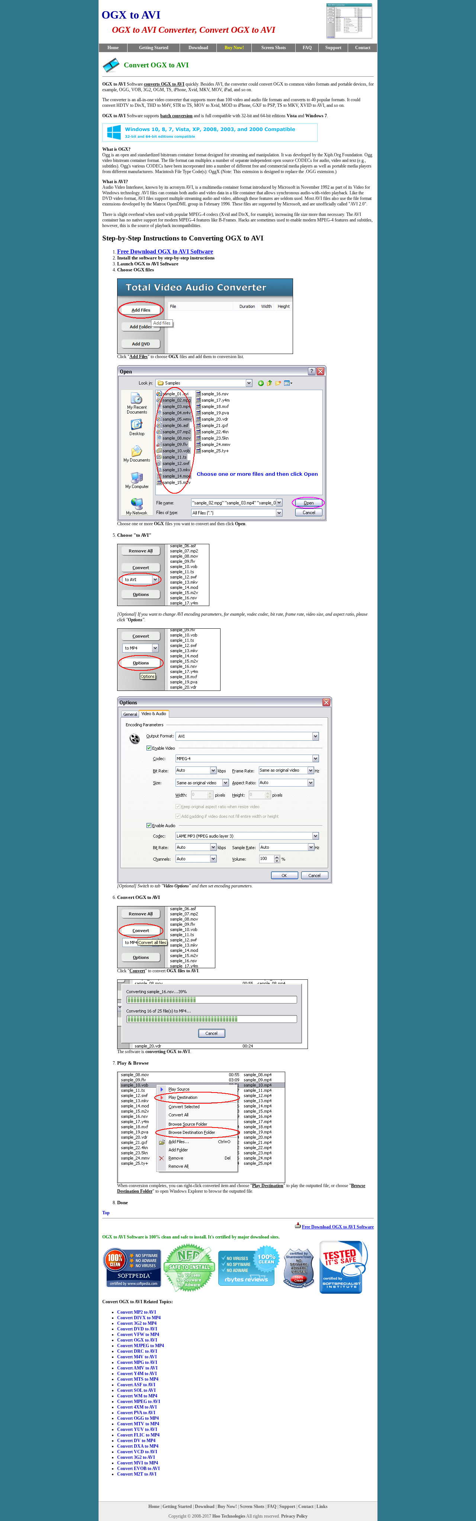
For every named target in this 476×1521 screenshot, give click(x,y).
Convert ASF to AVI (136, 1384)
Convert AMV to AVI (137, 1368)
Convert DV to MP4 (136, 1440)
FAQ (307, 47)
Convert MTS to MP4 (137, 1379)
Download (198, 47)
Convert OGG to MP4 (138, 1418)
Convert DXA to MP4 (137, 1446)
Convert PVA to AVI (136, 1412)
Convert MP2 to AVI (136, 1312)
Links (322, 1506)
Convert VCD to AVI (137, 1451)
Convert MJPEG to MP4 (140, 1345)
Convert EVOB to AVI (138, 1468)
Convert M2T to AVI (137, 1474)
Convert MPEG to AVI (138, 1401)
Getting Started (153, 47)
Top (106, 1212)
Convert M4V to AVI (137, 1356)
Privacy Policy (294, 1516)
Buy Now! (227, 1506)
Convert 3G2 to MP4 (137, 1323)
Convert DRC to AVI (137, 1351)
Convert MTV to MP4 (138, 1423)
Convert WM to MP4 (137, 1396)
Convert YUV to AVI (137, 1429)
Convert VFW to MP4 (138, 1334)
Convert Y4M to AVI (137, 1373)
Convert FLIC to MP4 (138, 1435)
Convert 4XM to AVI (137, 1407)
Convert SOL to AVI (136, 1390)
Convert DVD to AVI (137, 1329)
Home (113, 47)
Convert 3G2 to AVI (136, 1457)
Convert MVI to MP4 (137, 1463)
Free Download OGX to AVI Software (165, 251)
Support (333, 47)
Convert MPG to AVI (137, 1362)
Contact (362, 47)
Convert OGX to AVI (137, 1340)
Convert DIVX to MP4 (139, 1317)
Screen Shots (273, 47)
